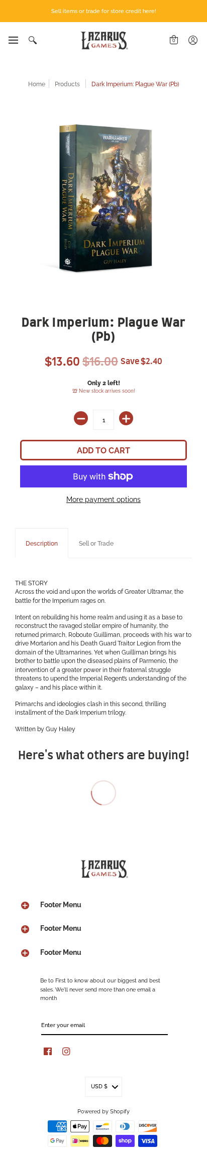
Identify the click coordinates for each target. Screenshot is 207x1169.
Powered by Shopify (103, 1110)
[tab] (41, 543)
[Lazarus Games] (103, 40)
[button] (13, 40)
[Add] (126, 418)
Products (67, 83)
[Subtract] (81, 418)
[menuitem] (13, 40)
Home (36, 83)
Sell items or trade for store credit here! (103, 10)
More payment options (103, 499)
